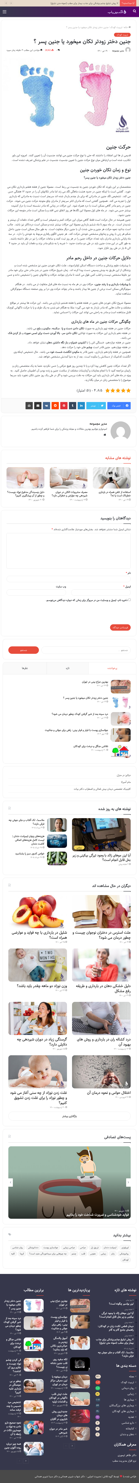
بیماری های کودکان (123, 1411)
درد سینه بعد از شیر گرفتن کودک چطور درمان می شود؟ (80, 714)
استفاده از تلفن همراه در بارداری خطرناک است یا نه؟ (115, 494)
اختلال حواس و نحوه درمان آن (109, 1093)
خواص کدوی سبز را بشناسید (29, 853)
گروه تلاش (108, 1476)
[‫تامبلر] (72, 405)
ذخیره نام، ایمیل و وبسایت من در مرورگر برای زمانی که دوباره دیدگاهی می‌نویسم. (87, 600)
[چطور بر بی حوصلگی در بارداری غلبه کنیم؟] (34, 1386)
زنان (113, 1253)
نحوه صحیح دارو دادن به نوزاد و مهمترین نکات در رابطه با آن (12, 1428)
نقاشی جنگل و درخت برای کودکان (90, 746)
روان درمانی (128, 1388)
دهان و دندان (127, 1434)
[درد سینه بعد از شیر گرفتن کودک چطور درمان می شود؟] (121, 719)
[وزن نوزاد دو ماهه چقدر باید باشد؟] (37, 965)
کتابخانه (130, 1429)
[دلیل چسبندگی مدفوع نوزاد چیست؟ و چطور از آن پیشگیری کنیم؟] (25, 477)
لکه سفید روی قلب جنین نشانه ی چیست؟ (58, 1363)
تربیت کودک (116, 27)
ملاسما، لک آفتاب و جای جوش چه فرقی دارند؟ (26, 822)
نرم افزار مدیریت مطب (124, 1461)
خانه (126, 27)
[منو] (4, 13)
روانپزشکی (124, 1253)
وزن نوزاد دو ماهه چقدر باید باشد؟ (42, 986)
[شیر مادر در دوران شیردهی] (80, 1433)
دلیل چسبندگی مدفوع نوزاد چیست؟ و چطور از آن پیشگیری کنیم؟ (25, 494)
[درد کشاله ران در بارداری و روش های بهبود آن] (101, 1018)
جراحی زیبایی (69, 1247)
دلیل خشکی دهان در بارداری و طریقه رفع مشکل (103, 988)
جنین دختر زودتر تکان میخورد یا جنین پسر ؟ (85, 698)
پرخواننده (112, 668)
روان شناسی (17, 1247)
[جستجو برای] (134, 13)
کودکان (126, 1260)
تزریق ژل (95, 1247)
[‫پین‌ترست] (64, 405)
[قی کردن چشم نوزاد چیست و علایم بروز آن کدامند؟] (34, 1364)
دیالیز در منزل (124, 775)
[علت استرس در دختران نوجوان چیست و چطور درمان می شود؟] (101, 911)
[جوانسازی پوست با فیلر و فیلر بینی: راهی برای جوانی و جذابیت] (121, 735)
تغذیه (131, 1417)
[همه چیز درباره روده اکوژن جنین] (34, 1448)
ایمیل (127, 586)
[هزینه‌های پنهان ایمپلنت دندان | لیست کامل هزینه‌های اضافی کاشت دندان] (57, 841)
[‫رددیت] (55, 405)
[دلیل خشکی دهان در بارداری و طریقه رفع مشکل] (101, 965)
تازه (68, 668)
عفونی (93, 1253)
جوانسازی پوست (50, 1247)
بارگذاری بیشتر (69, 1116)
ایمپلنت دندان (110, 1247)
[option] (69, 1182)
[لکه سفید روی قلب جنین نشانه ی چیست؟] (80, 1364)
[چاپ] (29, 405)
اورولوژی (125, 1247)
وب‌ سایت (61, 586)
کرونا (22, 1253)
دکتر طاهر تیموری (127, 1455)
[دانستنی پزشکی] (117, 11)
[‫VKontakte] (46, 405)
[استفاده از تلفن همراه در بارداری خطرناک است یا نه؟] (112, 478)
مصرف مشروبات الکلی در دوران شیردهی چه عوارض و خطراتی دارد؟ (69, 494)
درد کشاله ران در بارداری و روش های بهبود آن (104, 1041)
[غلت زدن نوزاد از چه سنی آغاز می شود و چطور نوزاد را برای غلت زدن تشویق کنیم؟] (37, 1071)
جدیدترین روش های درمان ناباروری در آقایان (58, 1415)
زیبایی (103, 1253)
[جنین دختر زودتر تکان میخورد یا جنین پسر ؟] (121, 703)
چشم (74, 1253)
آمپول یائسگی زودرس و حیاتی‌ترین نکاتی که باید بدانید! (58, 1344)
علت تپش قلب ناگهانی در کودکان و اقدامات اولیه (58, 1398)
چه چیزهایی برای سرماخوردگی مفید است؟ (48, 1253)
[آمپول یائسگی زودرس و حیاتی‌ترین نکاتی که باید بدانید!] (80, 1343)
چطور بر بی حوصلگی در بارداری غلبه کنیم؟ (15, 1386)
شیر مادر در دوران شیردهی (58, 1431)
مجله (131, 1376)
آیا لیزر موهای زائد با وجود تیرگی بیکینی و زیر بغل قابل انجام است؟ (101, 858)
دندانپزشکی (33, 1247)
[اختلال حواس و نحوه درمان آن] (101, 1071)
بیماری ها (129, 1400)
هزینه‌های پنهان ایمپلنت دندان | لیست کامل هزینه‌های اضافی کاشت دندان (28, 840)
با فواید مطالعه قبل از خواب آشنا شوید (104, 1214)
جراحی (83, 1247)
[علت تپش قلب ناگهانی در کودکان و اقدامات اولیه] (80, 1399)
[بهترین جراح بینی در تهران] (121, 686)
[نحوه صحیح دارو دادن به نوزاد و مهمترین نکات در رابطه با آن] (34, 1427)
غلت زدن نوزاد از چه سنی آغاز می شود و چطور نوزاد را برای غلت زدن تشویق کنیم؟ (38, 1098)
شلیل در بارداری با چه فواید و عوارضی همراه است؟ (39, 935)
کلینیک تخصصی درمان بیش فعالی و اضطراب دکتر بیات (102, 789)
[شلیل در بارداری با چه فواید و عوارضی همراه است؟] (37, 911)
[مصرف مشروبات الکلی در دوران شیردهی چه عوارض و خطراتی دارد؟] (69, 478)
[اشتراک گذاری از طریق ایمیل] (37, 405)
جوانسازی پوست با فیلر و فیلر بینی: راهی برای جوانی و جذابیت (76, 730)
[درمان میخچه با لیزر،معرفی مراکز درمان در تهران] (80, 1381)
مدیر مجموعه (118, 51)
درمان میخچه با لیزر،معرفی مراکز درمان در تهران (58, 1380)
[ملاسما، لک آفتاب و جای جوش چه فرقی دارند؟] (57, 825)
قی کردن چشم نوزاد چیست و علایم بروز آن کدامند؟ (13, 1365)
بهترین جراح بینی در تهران (95, 682)
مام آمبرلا (126, 782)
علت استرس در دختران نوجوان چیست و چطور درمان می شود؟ (102, 935)
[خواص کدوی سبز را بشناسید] (57, 858)
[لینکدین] (81, 405)
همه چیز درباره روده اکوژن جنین (12, 1446)
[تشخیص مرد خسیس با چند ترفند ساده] (34, 1407)
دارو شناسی (128, 1423)
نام (128, 573)
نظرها (25, 668)
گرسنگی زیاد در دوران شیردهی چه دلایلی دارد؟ (42, 1041)
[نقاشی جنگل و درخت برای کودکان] (121, 751)
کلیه (13, 1253)
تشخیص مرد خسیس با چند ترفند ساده (13, 1406)
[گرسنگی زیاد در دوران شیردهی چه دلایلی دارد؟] (37, 1018)
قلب (83, 1253)
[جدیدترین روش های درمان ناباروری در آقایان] (80, 1416)
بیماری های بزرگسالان (121, 1405)
